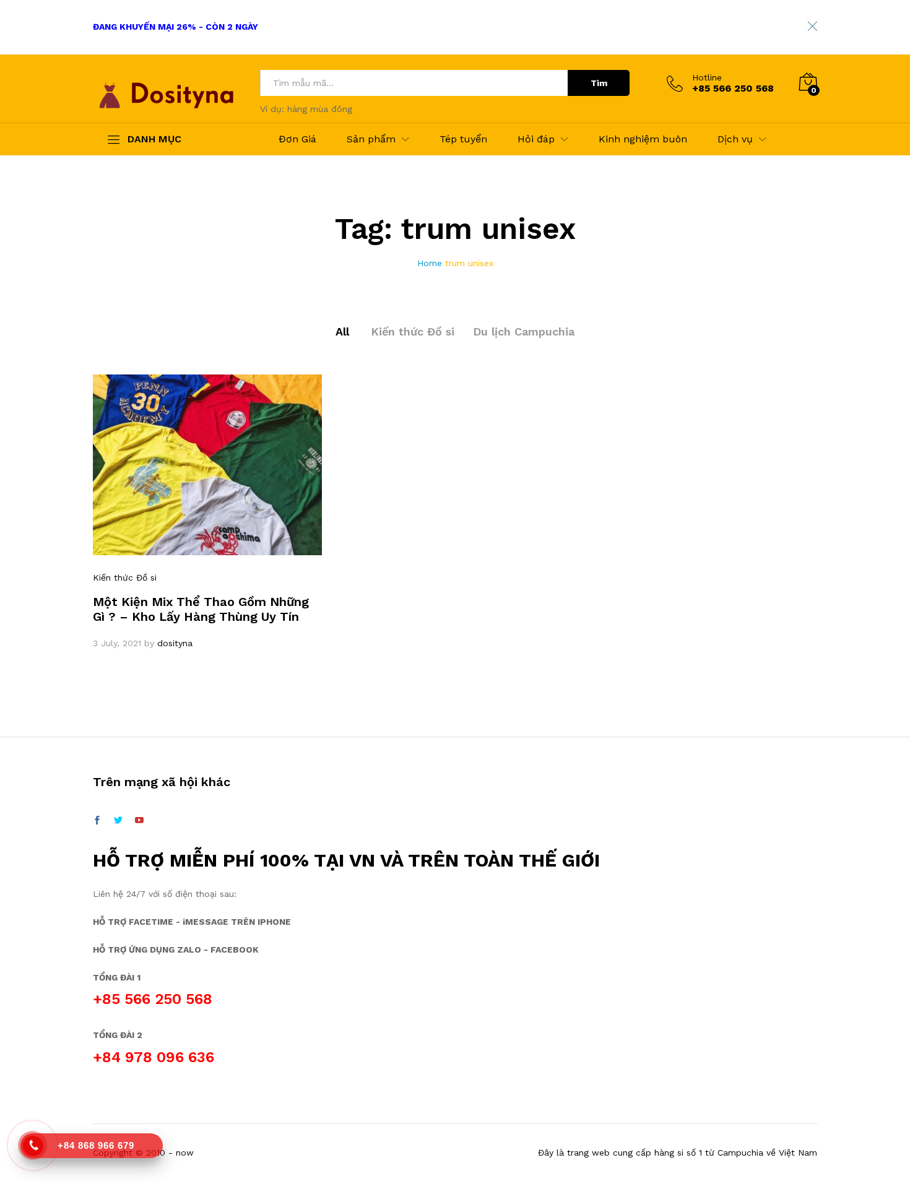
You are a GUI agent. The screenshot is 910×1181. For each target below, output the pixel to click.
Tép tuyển (463, 139)
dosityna (175, 643)
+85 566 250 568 (152, 999)
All (342, 331)
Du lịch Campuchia (523, 331)
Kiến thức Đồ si (412, 331)
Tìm (599, 83)
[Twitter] (118, 821)
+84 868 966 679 (96, 1145)
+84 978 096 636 (153, 1057)
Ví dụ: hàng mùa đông (306, 109)
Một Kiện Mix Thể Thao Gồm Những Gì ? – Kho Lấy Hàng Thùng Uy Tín (201, 609)
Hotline (707, 77)
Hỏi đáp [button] (536, 139)
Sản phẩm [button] (371, 139)
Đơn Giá (297, 139)
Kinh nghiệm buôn (643, 139)
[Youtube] (139, 821)
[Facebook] (97, 821)
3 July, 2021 (117, 643)
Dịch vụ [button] (735, 139)
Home (429, 263)
